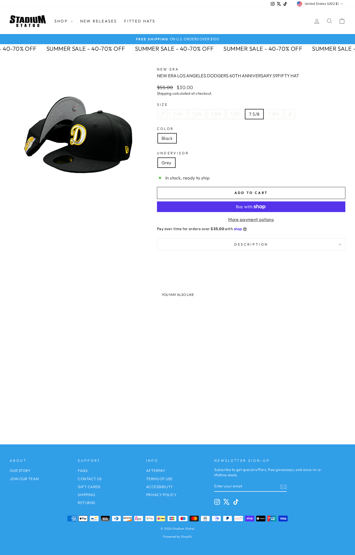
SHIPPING (86, 494)
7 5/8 (254, 114)
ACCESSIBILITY (159, 486)
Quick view (50, 382)
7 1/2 (235, 114)
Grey (166, 162)
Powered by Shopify (177, 536)
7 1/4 (197, 114)
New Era (168, 69)
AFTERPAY (155, 470)
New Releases (98, 21)
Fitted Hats (139, 21)
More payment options (251, 219)
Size (162, 104)
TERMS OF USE (159, 479)
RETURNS (86, 502)
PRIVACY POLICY (161, 494)
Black (167, 138)
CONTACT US (90, 479)
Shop (61, 21)
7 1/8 (178, 114)
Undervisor (173, 153)
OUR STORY (20, 470)
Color (165, 129)
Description (251, 244)
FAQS (82, 470)
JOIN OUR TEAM (24, 479)
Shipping (164, 93)
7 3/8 (216, 114)
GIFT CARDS (89, 486)
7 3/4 (274, 114)
